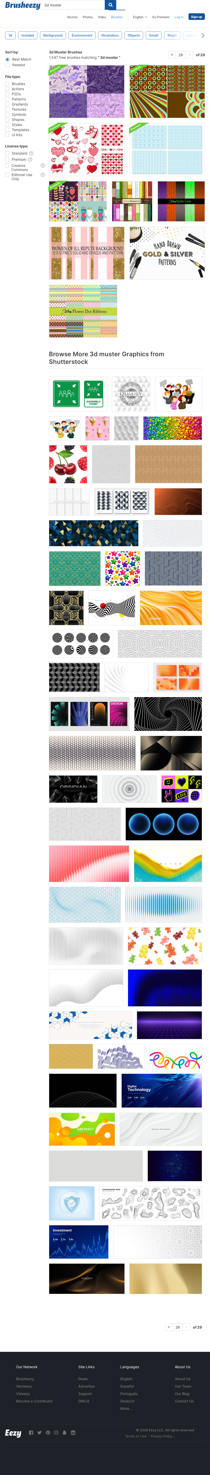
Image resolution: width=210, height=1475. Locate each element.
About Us (183, 1379)
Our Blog (182, 1393)
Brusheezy (25, 1379)
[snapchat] (64, 1432)
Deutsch (127, 1401)
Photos (88, 17)
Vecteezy (24, 1386)
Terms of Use (135, 1436)
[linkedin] (73, 1432)
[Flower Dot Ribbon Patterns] (83, 311)
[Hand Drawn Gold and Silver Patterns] (167, 253)
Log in (179, 17)
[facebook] (31, 1432)
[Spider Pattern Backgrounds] (181, 201)
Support (85, 1393)
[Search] (110, 5)
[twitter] (39, 1432)
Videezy (23, 1393)
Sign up (196, 17)
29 (180, 55)
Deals (83, 1379)
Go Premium (161, 17)
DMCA (83, 1401)
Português (129, 1393)
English (126, 1379)
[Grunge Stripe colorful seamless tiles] (132, 201)
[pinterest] (48, 1432)
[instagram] (56, 1432)
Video (102, 17)
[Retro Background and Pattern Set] (167, 91)
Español (127, 1386)
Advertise (86, 1386)
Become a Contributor (34, 1401)
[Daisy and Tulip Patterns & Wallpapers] (78, 201)
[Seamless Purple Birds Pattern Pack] (86, 91)
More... (126, 1408)
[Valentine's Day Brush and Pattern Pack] (86, 149)
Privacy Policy (161, 1436)
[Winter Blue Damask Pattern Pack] (167, 149)
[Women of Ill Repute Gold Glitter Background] (86, 253)
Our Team (183, 1386)
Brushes (117, 17)
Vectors (72, 17)
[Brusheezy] (22, 6)
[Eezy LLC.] (13, 1432)
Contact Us (184, 1401)
